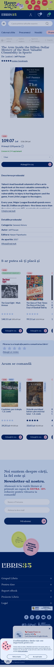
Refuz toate (17, 657)
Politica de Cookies (23, 651)
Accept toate (37, 657)
